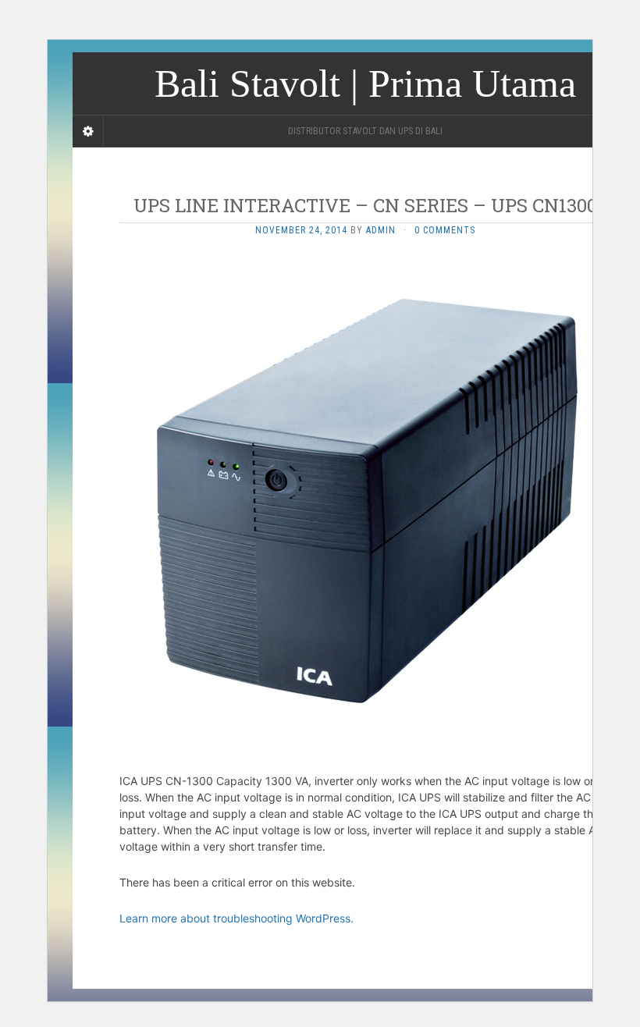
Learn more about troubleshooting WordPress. (236, 918)
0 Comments (444, 230)
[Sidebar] (88, 131)
